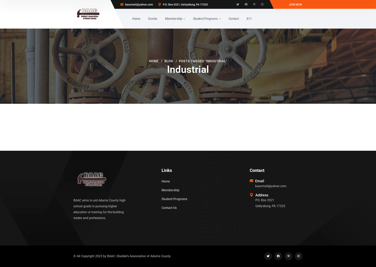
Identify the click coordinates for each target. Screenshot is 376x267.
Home (154, 61)
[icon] (237, 4)
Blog (168, 61)
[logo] (88, 14)
